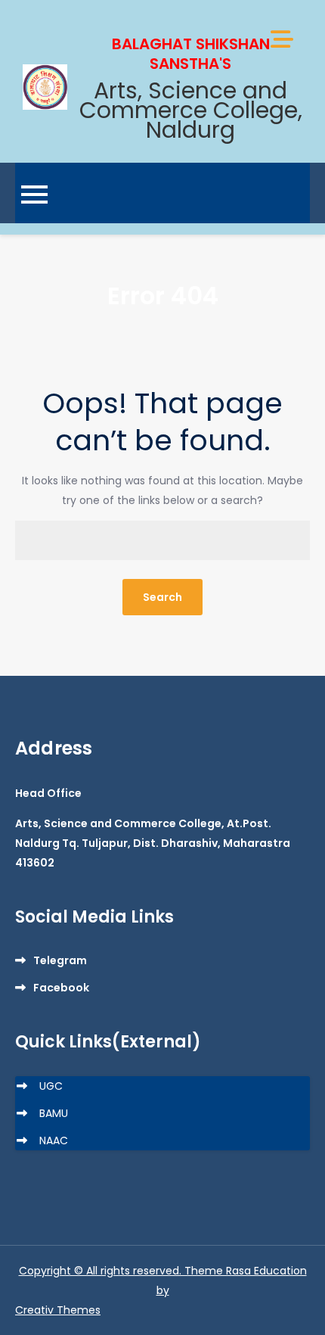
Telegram (60, 960)
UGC (51, 1086)
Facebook (61, 987)
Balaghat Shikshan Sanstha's (191, 53)
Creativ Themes (58, 1310)
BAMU (53, 1113)
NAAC (53, 1140)
